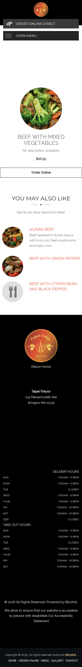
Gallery (57, 660)
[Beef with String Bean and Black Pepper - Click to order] (13, 291)
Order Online (41, 172)
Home (12, 660)
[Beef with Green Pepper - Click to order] (13, 266)
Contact (72, 660)
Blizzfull (71, 602)
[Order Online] (41, 109)
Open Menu (26, 36)
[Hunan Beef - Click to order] (13, 237)
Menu (45, 660)
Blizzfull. (71, 654)
